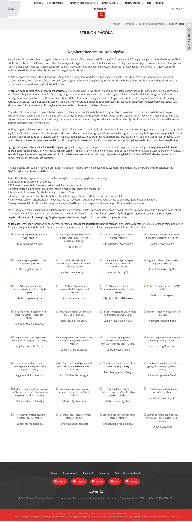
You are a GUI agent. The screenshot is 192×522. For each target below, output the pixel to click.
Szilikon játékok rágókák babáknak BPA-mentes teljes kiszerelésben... (74, 350)
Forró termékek (119, 513)
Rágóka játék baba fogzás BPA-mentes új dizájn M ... (29, 347)
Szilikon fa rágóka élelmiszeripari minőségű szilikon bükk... (162, 427)
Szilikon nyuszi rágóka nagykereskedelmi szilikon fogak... (29, 299)
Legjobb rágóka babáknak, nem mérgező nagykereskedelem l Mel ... (30, 324)
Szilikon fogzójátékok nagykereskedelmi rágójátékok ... (118, 350)
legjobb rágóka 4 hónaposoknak (124, 516)
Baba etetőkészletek (83, 3)
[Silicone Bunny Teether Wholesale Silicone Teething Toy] (29, 289)
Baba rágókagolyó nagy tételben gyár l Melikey (30, 244)
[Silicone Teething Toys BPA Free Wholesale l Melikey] (118, 313)
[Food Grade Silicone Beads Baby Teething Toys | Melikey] (162, 366)
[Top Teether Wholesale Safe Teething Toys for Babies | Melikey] (74, 237)
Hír (149, 3)
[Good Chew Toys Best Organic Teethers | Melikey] (162, 390)
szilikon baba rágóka (69, 516)
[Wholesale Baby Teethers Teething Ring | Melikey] (162, 313)
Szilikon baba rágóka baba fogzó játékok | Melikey (118, 424)
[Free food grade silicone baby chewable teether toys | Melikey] (29, 366)
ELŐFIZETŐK (96, 491)
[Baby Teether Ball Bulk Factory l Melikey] (29, 236)
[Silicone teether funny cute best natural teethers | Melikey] (74, 392)
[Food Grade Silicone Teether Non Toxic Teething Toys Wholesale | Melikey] (29, 392)
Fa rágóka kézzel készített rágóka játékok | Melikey (74, 424)
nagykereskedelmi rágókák (93, 516)
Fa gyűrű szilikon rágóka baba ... (162, 270)
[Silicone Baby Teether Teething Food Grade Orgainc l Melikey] (118, 263)
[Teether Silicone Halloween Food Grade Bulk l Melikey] (118, 289)
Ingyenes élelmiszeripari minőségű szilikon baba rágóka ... (29, 376)
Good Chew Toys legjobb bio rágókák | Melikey (162, 398)
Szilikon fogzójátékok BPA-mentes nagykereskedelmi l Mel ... (118, 321)
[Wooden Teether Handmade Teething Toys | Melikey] (74, 416)
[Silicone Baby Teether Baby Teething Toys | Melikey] (118, 416)
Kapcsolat (99, 9)
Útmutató (106, 513)
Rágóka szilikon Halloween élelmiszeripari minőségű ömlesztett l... (118, 299)
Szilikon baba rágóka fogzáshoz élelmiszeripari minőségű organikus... (118, 273)
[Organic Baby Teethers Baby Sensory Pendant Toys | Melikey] (162, 339)
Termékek (129, 23)
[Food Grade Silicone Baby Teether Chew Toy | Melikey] (118, 365)
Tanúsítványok (70, 473)
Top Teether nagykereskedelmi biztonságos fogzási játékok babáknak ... (73, 247)
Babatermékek (55, 3)
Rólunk (159, 3)
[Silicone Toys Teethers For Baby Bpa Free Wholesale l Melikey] (74, 340)
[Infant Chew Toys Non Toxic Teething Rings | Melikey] (29, 416)
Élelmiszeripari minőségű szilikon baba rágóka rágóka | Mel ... (118, 373)
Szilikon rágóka (176, 23)
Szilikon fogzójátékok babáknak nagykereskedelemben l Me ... (162, 244)
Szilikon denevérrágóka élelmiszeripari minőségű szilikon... (74, 273)
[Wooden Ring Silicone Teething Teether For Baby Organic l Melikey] (162, 262)
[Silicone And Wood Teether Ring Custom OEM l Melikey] (162, 288)
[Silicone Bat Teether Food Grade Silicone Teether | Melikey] (74, 263)
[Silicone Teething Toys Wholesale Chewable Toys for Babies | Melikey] (118, 340)
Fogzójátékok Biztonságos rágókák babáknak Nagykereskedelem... (73, 376)
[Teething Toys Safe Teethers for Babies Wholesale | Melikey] (74, 366)
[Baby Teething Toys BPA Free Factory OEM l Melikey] (74, 313)
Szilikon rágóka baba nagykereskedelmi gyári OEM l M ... (74, 299)
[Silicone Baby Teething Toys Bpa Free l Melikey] (118, 236)
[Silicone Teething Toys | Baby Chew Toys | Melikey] (29, 262)
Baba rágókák (110, 3)
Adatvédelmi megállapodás (128, 473)
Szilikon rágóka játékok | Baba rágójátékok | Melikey (29, 270)
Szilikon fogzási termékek (151, 23)
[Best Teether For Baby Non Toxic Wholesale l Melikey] (29, 315)
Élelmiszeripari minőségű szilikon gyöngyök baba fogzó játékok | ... (162, 376)
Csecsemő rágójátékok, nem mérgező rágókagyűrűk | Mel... (30, 424)
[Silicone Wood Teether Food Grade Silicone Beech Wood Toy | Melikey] (162, 418)
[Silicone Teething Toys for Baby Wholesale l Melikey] (162, 236)
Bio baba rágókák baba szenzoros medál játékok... (162, 347)
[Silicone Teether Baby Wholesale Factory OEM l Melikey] (74, 289)
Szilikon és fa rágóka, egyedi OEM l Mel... (162, 295)
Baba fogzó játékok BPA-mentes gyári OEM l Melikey (73, 321)
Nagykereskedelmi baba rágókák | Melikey (162, 321)
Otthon (38, 3)
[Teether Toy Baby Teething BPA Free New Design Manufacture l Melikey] (29, 339)
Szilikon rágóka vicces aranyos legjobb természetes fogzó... (74, 401)
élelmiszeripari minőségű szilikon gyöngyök (36, 516)
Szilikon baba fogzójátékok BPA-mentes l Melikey (118, 244)
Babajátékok (133, 3)
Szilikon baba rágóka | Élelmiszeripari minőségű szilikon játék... (118, 401)
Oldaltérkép (134, 513)
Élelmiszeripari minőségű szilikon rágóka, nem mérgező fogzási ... (30, 401)
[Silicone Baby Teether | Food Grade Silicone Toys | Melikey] (118, 392)
